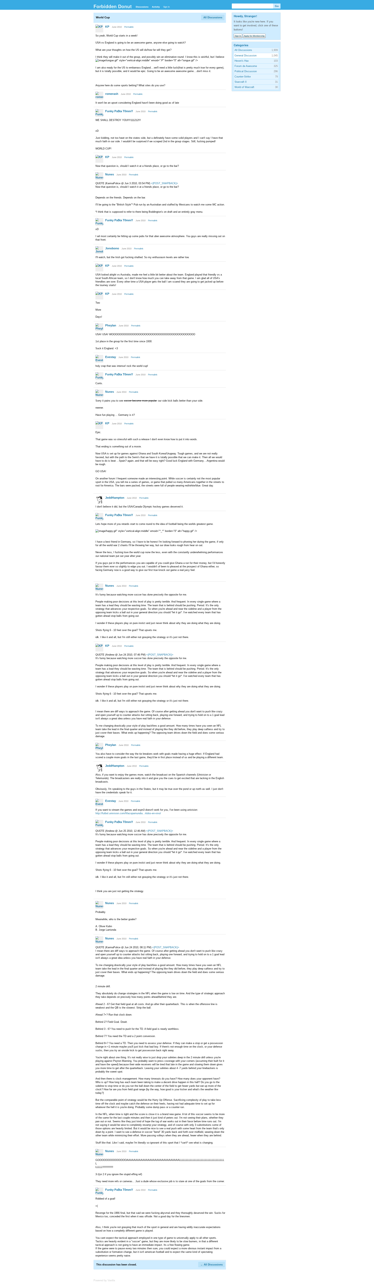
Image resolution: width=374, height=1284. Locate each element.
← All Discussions (211, 1264)
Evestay (110, 357)
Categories (241, 45)
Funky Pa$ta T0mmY (119, 111)
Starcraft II (241, 81)
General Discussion (246, 55)
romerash (111, 93)
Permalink (129, 27)
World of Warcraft (244, 87)
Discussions (142, 7)
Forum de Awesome (246, 66)
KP (107, 26)
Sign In (166, 7)
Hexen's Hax (242, 60)
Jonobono (112, 248)
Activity (156, 7)
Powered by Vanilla (104, 1280)
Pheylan (110, 325)
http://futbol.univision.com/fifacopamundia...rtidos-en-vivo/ (128, 813)
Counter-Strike (243, 76)
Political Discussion (246, 71)
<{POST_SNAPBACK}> (164, 183)
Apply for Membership (254, 36)
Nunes (109, 174)
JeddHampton (114, 497)
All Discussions (212, 17)
